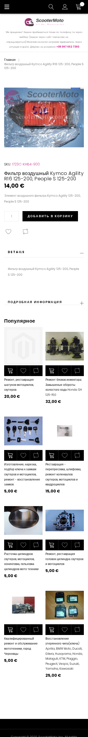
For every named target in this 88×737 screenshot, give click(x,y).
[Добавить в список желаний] (23, 371)
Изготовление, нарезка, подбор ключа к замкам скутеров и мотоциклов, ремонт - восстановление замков (22, 474)
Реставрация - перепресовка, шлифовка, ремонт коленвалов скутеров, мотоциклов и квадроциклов (63, 474)
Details (16, 252)
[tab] (44, 253)
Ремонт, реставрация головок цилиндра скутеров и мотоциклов (64, 559)
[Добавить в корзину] (10, 370)
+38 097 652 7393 (67, 47)
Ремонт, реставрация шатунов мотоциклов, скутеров (19, 385)
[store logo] (44, 22)
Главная (10, 60)
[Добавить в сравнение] (36, 371)
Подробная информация (35, 302)
